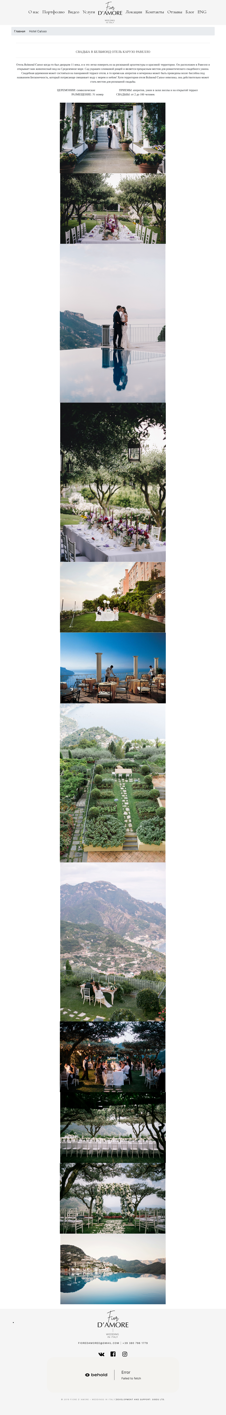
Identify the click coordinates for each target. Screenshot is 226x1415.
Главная (19, 31)
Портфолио (53, 12)
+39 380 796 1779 (135, 1343)
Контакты (154, 12)
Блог (190, 12)
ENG (202, 12)
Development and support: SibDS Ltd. (140, 1399)
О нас (33, 12)
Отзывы (174, 12)
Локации (134, 12)
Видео (73, 12)
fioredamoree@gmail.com (98, 1343)
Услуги (89, 12)
